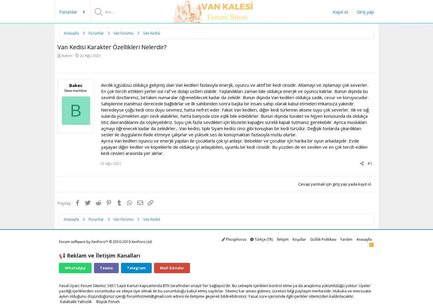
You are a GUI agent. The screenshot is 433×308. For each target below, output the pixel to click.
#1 (370, 163)
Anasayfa (364, 239)
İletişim (283, 239)
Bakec (67, 55)
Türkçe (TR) (263, 239)
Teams (106, 268)
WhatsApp (75, 268)
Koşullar (299, 239)
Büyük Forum (108, 301)
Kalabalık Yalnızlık (76, 301)
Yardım (346, 239)
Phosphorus (235, 239)
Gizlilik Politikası (323, 239)
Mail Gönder (172, 268)
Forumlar (68, 12)
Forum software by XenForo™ (106, 241)
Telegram (136, 268)
